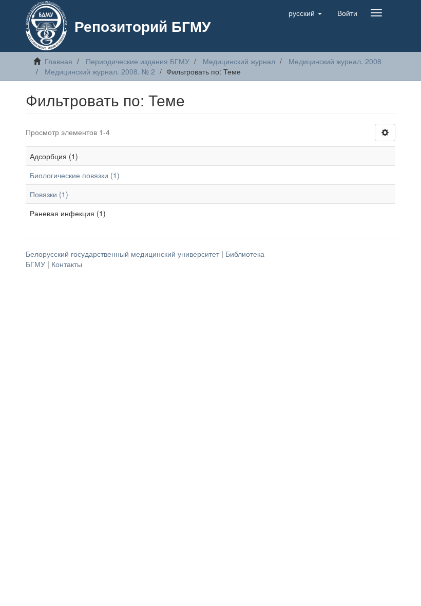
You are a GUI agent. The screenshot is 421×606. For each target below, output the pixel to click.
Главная (58, 61)
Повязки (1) (49, 194)
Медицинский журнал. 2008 (335, 61)
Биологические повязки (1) (75, 175)
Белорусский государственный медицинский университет (123, 254)
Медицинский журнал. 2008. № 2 (100, 71)
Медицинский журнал (239, 61)
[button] (305, 13)
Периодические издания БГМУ (137, 61)
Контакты (66, 264)
